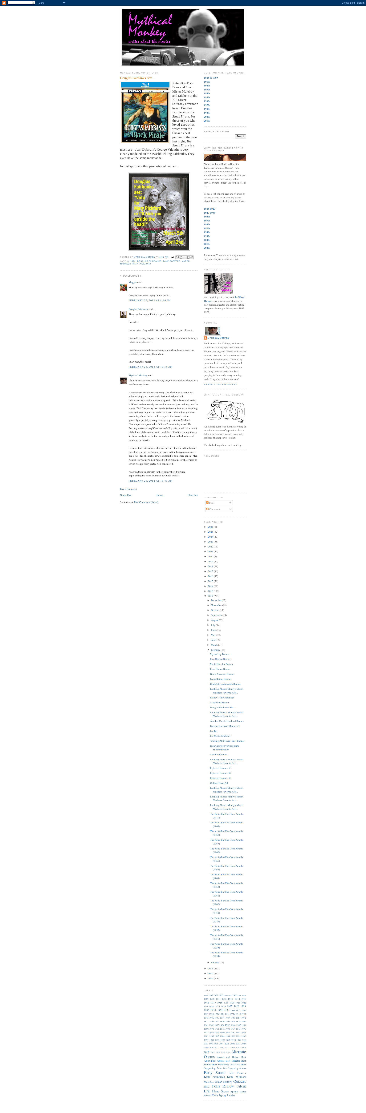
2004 (221, 1043)
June (213, 630)
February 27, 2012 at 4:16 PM (150, 300)
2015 (211, 581)
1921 (237, 1002)
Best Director (233, 1060)
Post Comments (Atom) (146, 502)
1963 (216, 1025)
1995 (217, 1040)
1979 (217, 1032)
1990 (233, 1036)
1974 (233, 1028)
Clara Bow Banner (219, 702)
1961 (206, 1025)
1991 (238, 1036)
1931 (213, 1010)
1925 (217, 1006)
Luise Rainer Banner (220, 679)
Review (228, 1086)
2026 (211, 526)
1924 (211, 1006)
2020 (211, 556)
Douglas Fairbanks (149, 261)
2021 (211, 551)
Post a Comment (128, 489)
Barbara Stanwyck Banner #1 (225, 726)
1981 (227, 1032)
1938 (211, 1013)
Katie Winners (236, 1077)
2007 (238, 1043)
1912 (224, 998)
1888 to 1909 (211, 77)
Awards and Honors (228, 1057)
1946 (211, 1017)
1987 (217, 1036)
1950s (207, 97)
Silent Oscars (220, 1091)
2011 (211, 968)
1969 (206, 1028)
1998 (233, 1040)
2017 (211, 571)
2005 (227, 1043)
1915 (243, 998)
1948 (222, 1017)
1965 (227, 1025)
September (216, 615)
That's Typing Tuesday (223, 1095)
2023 (211, 541)
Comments (214, 509)
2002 (211, 1043)
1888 (206, 995)
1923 (206, 1006)
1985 (206, 1036)
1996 (222, 1040)
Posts (211, 502)
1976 (243, 1028)
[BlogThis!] (181, 257)
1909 (206, 998)
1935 (238, 1010)
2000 (244, 1040)
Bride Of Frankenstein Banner (225, 684)
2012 (211, 596)
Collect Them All (219, 783)
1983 (238, 1032)
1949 (227, 1017)
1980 (222, 1032)
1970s (207, 105)
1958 (233, 1021)
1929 (243, 1006)
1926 (133, 261)
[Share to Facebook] (188, 257)
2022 (211, 546)
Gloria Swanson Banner (222, 674)
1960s (207, 101)
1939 (216, 1013)
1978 (211, 1032)
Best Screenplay (221, 1064)
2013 (211, 591)
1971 (217, 1028)
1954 (211, 1021)
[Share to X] (184, 257)
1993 (206, 1040)
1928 (236, 1006)
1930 (206, 1010)
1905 (230, 995)
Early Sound (215, 1072)
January (215, 962)
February (216, 649)
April (214, 640)
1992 (243, 1036)
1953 (206, 1021)
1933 (226, 1010)
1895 (210, 995)
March (214, 644)
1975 (238, 1028)
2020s (207, 247)
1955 (217, 1021)
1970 (211, 1028)
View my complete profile (220, 384)
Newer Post (126, 495)
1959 (238, 1021)
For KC (213, 731)
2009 (211, 978)
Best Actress (217, 1060)
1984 (243, 1032)
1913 (230, 998)
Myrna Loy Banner (220, 654)
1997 (228, 1040)
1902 (216, 995)
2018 (211, 566)
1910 (212, 998)
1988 (222, 1036)
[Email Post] (172, 257)
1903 (221, 995)
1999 (239, 1040)
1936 (243, 1010)
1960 (243, 1021)
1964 (222, 1025)
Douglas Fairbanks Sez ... (223, 707)
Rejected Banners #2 (220, 773)
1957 (227, 1021)
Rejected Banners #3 (220, 768)
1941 (227, 1013)
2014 (211, 586)
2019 (211, 561)
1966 (233, 1025)
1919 (226, 1002)
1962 (211, 1025)
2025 (211, 531)
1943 (238, 1013)
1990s (207, 113)
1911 (218, 998)
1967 (238, 1025)
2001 (206, 1043)
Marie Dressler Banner (221, 664)
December (216, 600)
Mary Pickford (141, 264)
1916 (206, 1002)
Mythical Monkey (138, 375)
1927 (229, 1006)
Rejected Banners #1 (220, 778)
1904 (226, 995)
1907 (240, 995)
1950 (233, 1017)
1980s (207, 109)
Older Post (193, 495)
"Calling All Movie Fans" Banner (227, 740)
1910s (207, 81)
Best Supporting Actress (234, 1068)
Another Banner (218, 754)
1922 (243, 1002)
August (215, 620)
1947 (217, 1017)
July (213, 625)
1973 (227, 1028)
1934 (232, 1010)
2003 (216, 1043)
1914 (237, 998)
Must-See (209, 1081)
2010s (207, 120)
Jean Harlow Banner (220, 659)
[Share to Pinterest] (192, 257)
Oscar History (223, 1081)
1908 (244, 995)
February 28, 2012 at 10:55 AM (151, 366)
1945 (206, 1017)
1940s (207, 93)
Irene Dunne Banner (220, 669)
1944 (243, 1013)
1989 (227, 1036)
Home (160, 495)
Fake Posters (171, 261)
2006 (232, 1043)
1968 (243, 1025)
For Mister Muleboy (220, 735)
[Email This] (177, 257)
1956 (222, 1021)
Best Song (235, 1064)
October (215, 610)
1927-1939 (209, 212)
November (216, 605)
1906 (235, 995)
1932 (220, 1010)
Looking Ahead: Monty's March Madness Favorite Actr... (226, 690)
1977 (206, 1032)
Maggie (133, 282)
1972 (222, 1028)
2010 (211, 973)
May (213, 635)
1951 (238, 1017)
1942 (232, 1014)
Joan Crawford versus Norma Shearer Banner (224, 747)
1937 (206, 1013)
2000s (207, 116)
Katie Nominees (214, 1077)
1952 (243, 1017)
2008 (243, 1043)
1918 (219, 1002)
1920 (232, 1002)
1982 (233, 1032)
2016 (211, 576)
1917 (213, 1002)
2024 (211, 536)
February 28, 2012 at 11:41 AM (151, 480)
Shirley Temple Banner (222, 697)
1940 (222, 1013)
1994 (211, 1040)
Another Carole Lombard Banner (227, 721)
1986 (211, 1036)
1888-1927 (209, 208)
